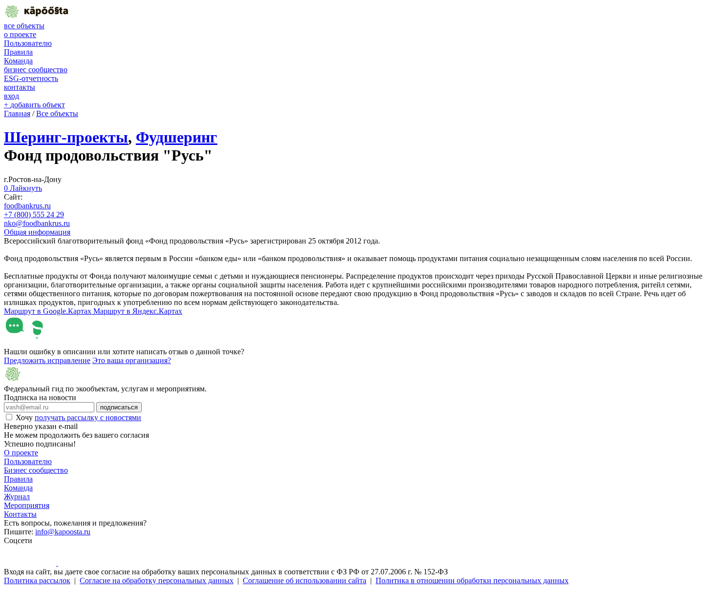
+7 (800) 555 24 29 (34, 214)
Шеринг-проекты (66, 137)
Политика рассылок (37, 580)
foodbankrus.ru (27, 206)
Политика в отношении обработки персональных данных (472, 580)
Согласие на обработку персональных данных (156, 580)
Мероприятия (26, 505)
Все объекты (57, 113)
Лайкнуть (23, 188)
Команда (18, 61)
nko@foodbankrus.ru (37, 223)
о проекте (20, 34)
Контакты (20, 514)
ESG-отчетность (31, 78)
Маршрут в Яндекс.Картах (137, 311)
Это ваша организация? (131, 360)
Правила (18, 52)
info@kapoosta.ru (62, 532)
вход (11, 96)
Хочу (78, 417)
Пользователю (28, 43)
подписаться (119, 407)
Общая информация (37, 232)
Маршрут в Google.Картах (48, 311)
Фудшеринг (176, 137)
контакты (19, 87)
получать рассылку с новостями (88, 417)
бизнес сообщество (35, 69)
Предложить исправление (47, 360)
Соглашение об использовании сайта (304, 580)
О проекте (21, 452)
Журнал (17, 496)
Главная (17, 113)
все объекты (24, 25)
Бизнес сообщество (36, 470)
